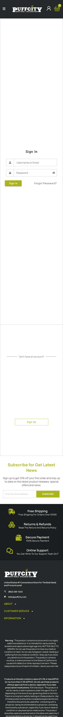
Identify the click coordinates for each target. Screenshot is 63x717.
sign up (31, 422)
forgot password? (45, 183)
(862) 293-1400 (15, 591)
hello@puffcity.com (17, 596)
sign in (13, 183)
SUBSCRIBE (48, 494)
